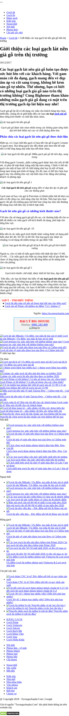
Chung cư (11, 693)
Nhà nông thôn (14, 682)
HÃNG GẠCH (14, 619)
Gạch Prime (12, 622)
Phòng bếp (11, 656)
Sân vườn (11, 668)
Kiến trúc (11, 21)
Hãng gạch (11, 18)
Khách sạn (11, 687)
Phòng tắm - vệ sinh (16, 648)
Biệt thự (10, 690)
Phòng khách (13, 651)
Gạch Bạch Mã (14, 631)
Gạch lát (10, 12)
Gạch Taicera (13, 628)
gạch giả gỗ (60, 113)
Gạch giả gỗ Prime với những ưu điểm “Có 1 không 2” (33, 306)
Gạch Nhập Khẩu (15, 639)
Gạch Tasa (11, 636)
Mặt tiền (10, 670)
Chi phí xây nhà (14, 32)
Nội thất (10, 26)
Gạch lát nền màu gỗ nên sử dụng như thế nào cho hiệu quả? (35, 303)
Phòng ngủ (11, 653)
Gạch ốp (10, 15)
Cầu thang (11, 659)
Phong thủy (12, 29)
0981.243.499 (40, 324)
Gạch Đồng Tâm (15, 634)
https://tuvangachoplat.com (55, 313)
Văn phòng (12, 685)
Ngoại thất (11, 23)
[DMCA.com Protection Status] (9, 714)
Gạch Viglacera (14, 625)
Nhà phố (10, 679)
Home (3, 38)
